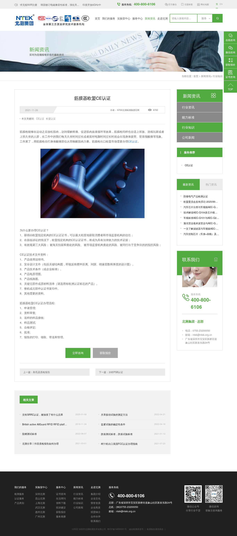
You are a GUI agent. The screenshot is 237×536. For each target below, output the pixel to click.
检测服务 (19, 494)
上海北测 (40, 503)
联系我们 (95, 521)
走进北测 (162, 18)
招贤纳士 (95, 512)
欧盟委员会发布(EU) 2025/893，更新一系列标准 (201, 201)
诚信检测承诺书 (136, 528)
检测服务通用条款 (155, 528)
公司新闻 (188, 137)
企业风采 (95, 507)
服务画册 (61, 516)
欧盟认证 (51, 118)
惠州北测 (40, 512)
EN (221, 3)
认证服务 (19, 498)
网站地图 (205, 4)
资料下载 (61, 503)
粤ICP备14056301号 (117, 528)
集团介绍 (95, 494)
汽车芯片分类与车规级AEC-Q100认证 (201, 207)
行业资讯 (188, 107)
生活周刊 (61, 498)
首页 (97, 18)
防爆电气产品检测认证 (196, 196)
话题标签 (188, 4)
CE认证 (189, 165)
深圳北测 (40, 494)
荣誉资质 (95, 503)
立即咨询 (77, 353)
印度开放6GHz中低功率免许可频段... (99, 4)
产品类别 (19, 503)
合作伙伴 (95, 516)
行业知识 (218, 76)
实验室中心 (123, 18)
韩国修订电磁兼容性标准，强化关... (56, 4)
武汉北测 (40, 507)
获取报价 (61, 512)
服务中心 (137, 18)
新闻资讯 (150, 18)
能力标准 (188, 117)
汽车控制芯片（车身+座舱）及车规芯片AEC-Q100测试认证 (201, 234)
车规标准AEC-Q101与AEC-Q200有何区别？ (201, 218)
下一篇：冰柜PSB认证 (111, 372)
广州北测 (40, 516)
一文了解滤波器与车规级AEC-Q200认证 (201, 228)
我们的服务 (108, 18)
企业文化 (95, 498)
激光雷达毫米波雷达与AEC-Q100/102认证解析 (201, 223)
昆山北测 (40, 498)
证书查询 (61, 494)
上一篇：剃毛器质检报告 (36, 372)
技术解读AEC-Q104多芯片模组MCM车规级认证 (201, 212)
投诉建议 (61, 507)
